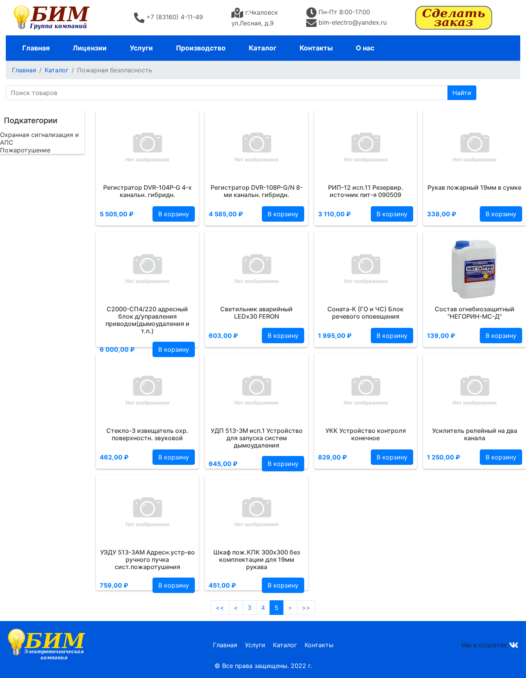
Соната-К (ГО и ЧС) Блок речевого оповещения (365, 312)
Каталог (262, 48)
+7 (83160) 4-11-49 (174, 17)
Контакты (316, 48)
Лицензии (90, 48)
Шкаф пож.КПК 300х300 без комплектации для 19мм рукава (256, 559)
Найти (461, 93)
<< (220, 607)
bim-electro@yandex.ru (352, 22)
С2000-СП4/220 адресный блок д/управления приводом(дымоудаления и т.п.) (147, 320)
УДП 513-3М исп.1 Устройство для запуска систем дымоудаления (257, 438)
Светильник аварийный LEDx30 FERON (256, 312)
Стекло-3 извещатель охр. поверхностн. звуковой (147, 434)
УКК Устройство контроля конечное (365, 434)
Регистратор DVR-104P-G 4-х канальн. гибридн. (147, 191)
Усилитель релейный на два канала (474, 434)
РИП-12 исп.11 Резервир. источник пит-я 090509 (365, 191)
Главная (36, 48)
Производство (201, 48)
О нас (365, 48)
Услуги (141, 48)
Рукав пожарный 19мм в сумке (474, 187)
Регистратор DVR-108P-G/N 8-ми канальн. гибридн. (257, 191)
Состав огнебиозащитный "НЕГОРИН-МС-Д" (474, 312)
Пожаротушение (25, 150)
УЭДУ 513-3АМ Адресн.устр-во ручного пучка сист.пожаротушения (147, 559)
